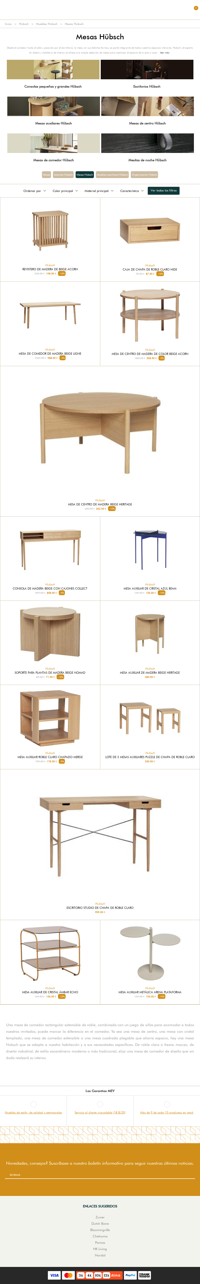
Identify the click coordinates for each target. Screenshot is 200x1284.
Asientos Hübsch (63, 174)
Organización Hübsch (144, 174)
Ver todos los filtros (164, 190)
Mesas (46, 174)
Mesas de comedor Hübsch (53, 160)
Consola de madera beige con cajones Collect (50, 588)
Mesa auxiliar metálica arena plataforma (150, 992)
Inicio (8, 24)
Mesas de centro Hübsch (147, 123)
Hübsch (24, 24)
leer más (164, 52)
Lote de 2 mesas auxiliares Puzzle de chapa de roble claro (150, 757)
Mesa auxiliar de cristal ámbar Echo (50, 992)
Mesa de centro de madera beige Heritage (100, 504)
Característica (129, 191)
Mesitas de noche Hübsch (148, 160)
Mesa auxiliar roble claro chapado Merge (50, 757)
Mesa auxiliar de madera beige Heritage (150, 672)
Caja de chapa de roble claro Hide (150, 269)
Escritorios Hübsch (146, 86)
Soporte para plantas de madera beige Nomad (50, 672)
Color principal (63, 191)
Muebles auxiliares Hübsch (112, 174)
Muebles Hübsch (47, 24)
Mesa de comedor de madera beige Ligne (50, 353)
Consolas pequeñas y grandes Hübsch (53, 86)
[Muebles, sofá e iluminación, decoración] (100, 10)
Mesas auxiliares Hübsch (53, 123)
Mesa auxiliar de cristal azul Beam (150, 588)
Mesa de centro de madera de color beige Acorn (150, 353)
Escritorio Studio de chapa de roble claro (100, 907)
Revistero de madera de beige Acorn (50, 269)
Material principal (97, 191)
